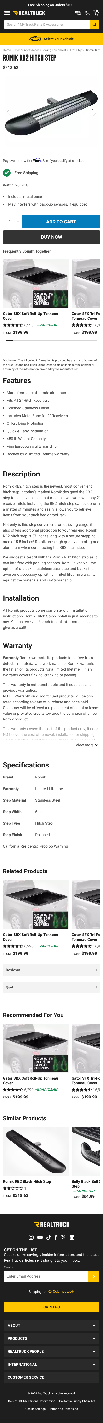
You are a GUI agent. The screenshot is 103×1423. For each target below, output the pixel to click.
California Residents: (35, 846)
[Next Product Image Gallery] (94, 112)
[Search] (94, 24)
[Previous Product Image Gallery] (9, 112)
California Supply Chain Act (77, 1401)
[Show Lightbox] (51, 111)
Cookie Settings (35, 1409)
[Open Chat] (78, 13)
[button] (51, 1325)
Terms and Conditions (63, 1409)
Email (8, 1267)
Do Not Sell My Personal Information (31, 1401)
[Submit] (93, 1276)
